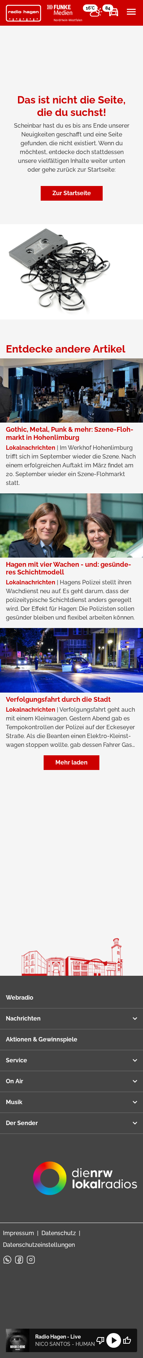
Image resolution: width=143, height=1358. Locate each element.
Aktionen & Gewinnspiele (41, 1039)
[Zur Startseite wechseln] (23, 13)
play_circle (113, 1340)
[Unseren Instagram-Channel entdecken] (30, 1259)
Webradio (19, 997)
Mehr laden (71, 762)
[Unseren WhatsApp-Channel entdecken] (7, 1259)
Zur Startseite (71, 193)
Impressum (18, 1233)
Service (16, 1060)
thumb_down (100, 1340)
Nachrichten (23, 1018)
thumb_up (126, 1340)
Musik (14, 1102)
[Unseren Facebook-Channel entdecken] (19, 1259)
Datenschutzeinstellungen (39, 1244)
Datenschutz (58, 1233)
